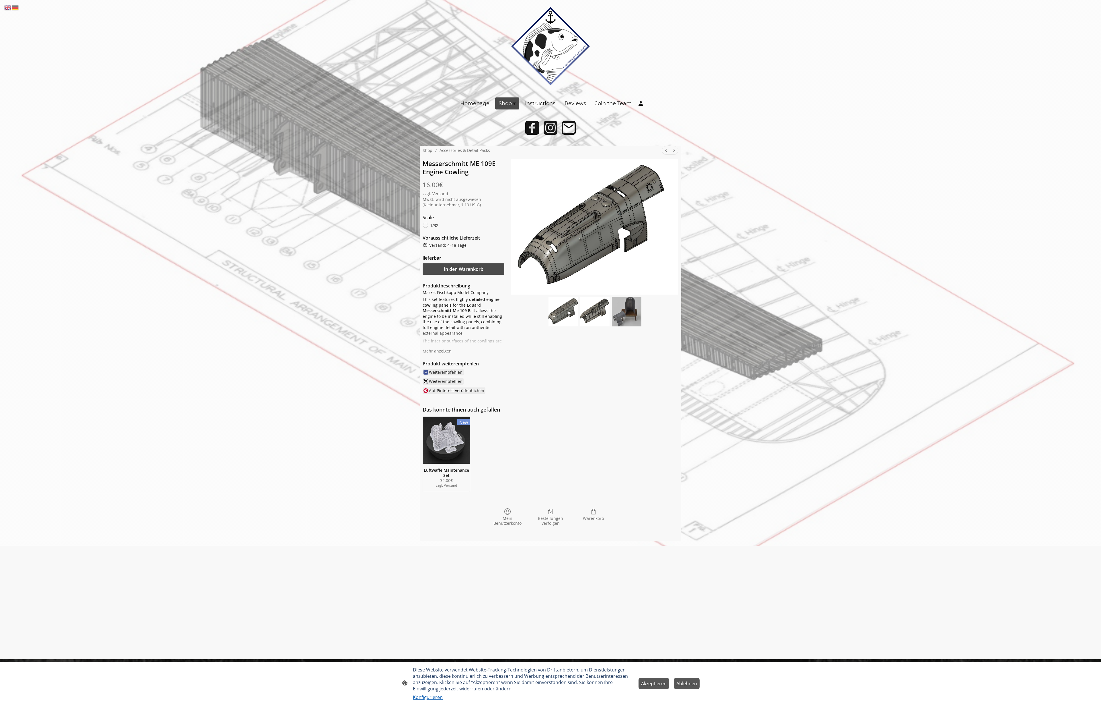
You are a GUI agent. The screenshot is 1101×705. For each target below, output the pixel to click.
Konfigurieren (428, 697)
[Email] (569, 128)
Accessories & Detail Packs (465, 150)
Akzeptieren (654, 683)
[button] (8, 7)
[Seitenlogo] (550, 46)
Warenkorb (593, 518)
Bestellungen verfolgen (550, 521)
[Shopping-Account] (640, 103)
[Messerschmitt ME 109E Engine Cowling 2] (626, 311)
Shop (427, 150)
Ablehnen (686, 683)
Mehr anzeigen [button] (437, 351)
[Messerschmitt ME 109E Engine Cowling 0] (563, 311)
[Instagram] (550, 128)
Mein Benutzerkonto (507, 521)
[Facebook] (532, 128)
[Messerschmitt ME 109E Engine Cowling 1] (595, 311)
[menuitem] (666, 150)
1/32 (434, 225)
